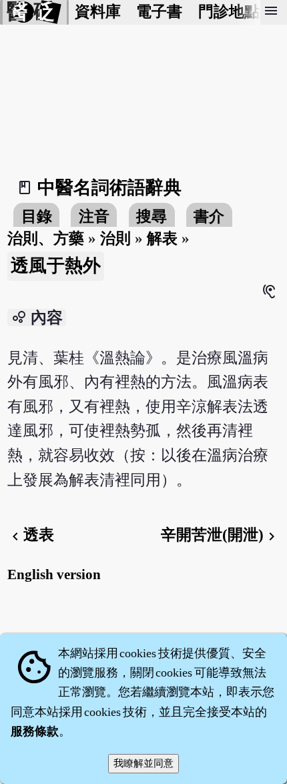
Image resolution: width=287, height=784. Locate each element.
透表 (30, 534)
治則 (115, 238)
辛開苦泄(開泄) (220, 534)
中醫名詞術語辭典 (109, 187)
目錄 (36, 216)
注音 (94, 216)
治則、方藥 (45, 238)
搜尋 (151, 216)
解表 (162, 238)
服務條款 (35, 731)
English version (54, 574)
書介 (209, 216)
